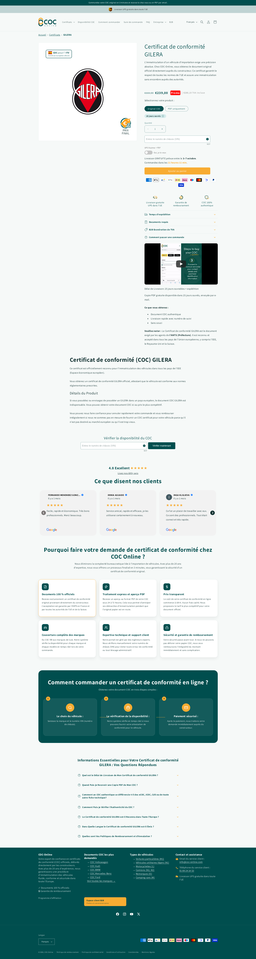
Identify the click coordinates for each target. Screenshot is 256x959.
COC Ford (95, 877)
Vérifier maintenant (162, 445)
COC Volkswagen (99, 862)
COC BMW (95, 869)
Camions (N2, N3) (145, 870)
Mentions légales (148, 952)
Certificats (54, 34)
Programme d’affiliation (49, 898)
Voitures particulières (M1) (150, 858)
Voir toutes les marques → (101, 881)
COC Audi (95, 866)
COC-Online (48, 952)
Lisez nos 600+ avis (128, 473)
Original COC (154, 108)
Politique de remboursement (68, 952)
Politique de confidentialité (92, 952)
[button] (68, 22)
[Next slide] (212, 513)
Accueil (42, 34)
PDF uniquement (176, 108)
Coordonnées (133, 952)
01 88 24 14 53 (186, 870)
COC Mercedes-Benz (101, 873)
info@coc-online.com (191, 862)
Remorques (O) (144, 873)
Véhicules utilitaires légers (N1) (152, 862)
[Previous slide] (43, 513)
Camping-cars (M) (145, 877)
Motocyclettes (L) (145, 866)
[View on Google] (169, 497)
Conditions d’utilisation (116, 952)
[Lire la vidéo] (181, 264)
